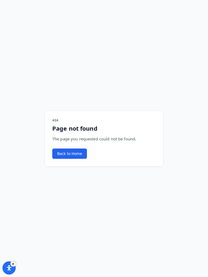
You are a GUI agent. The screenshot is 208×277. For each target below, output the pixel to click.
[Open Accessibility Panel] (9, 268)
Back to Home (69, 153)
